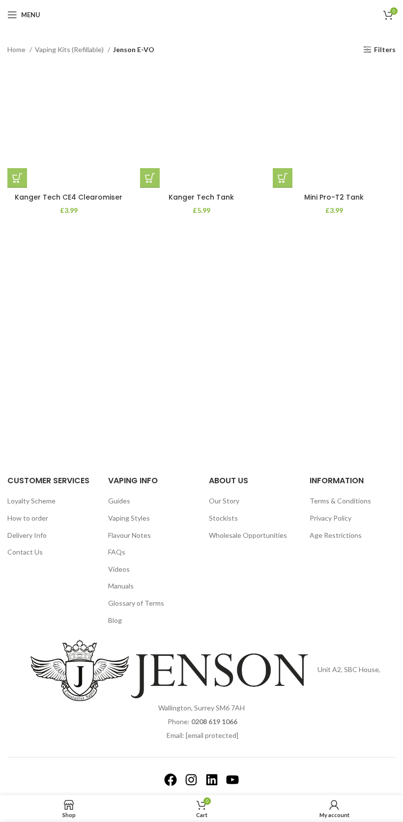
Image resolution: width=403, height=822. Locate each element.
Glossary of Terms (136, 603)
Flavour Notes (129, 535)
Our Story (224, 501)
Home (17, 49)
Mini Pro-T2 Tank (334, 197)
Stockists (223, 518)
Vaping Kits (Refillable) (70, 49)
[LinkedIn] (211, 779)
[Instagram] (191, 779)
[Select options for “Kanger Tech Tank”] (150, 178)
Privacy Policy (330, 518)
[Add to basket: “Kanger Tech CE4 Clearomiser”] (17, 178)
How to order (27, 518)
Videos (119, 569)
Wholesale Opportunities (248, 535)
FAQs (116, 552)
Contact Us (25, 552)
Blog (115, 620)
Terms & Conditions (340, 501)
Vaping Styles (129, 518)
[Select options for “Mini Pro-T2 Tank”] (282, 178)
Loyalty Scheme (31, 501)
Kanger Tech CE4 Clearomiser (68, 197)
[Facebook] (170, 779)
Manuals (121, 586)
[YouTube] (232, 779)
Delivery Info (27, 535)
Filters (385, 50)
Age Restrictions (336, 535)
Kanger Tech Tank (201, 197)
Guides (119, 501)
